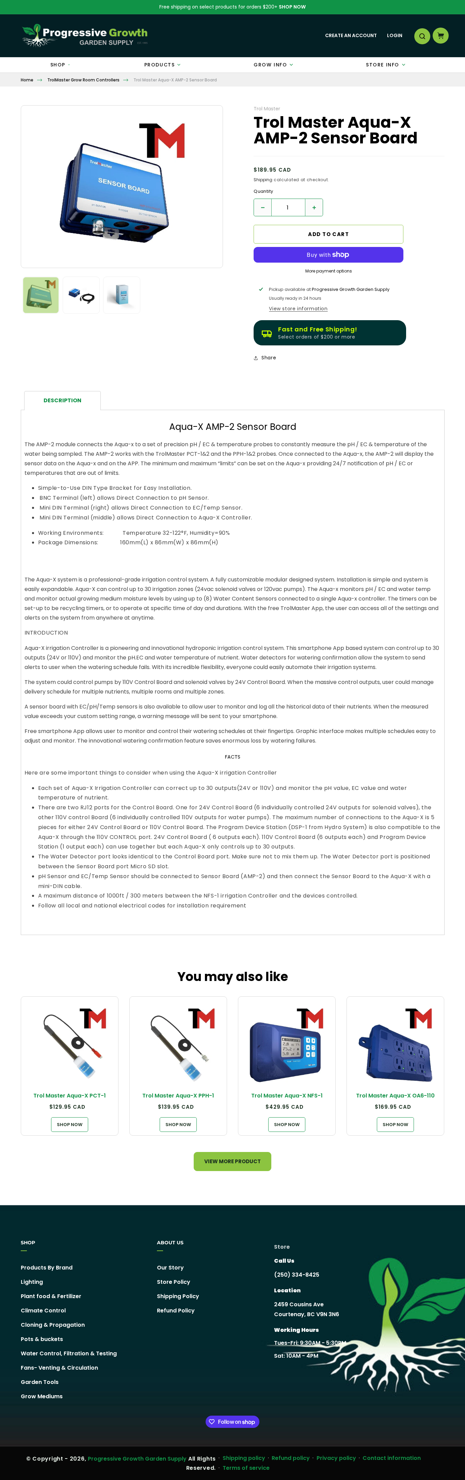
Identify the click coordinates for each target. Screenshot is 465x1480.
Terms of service (246, 1468)
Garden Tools (40, 1382)
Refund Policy (176, 1310)
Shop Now (292, 6)
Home (27, 80)
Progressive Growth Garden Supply (137, 1459)
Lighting (32, 1282)
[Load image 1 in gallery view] (41, 295)
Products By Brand (47, 1268)
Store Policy (173, 1282)
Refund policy (291, 1458)
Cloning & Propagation (53, 1325)
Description (62, 400)
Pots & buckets (42, 1339)
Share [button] (268, 357)
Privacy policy (336, 1458)
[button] (421, 35)
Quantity (263, 191)
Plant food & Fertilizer (51, 1296)
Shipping (263, 180)
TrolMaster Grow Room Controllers (83, 80)
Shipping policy (244, 1458)
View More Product (232, 1161)
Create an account (351, 35)
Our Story (170, 1268)
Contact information (392, 1458)
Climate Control (43, 1310)
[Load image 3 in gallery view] (121, 295)
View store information (298, 308)
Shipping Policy (178, 1296)
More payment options (328, 271)
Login (394, 35)
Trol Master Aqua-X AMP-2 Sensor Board (175, 80)
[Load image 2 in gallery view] (81, 295)
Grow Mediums (42, 1396)
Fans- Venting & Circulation (59, 1368)
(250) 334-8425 (296, 1275)
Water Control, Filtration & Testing (69, 1353)
